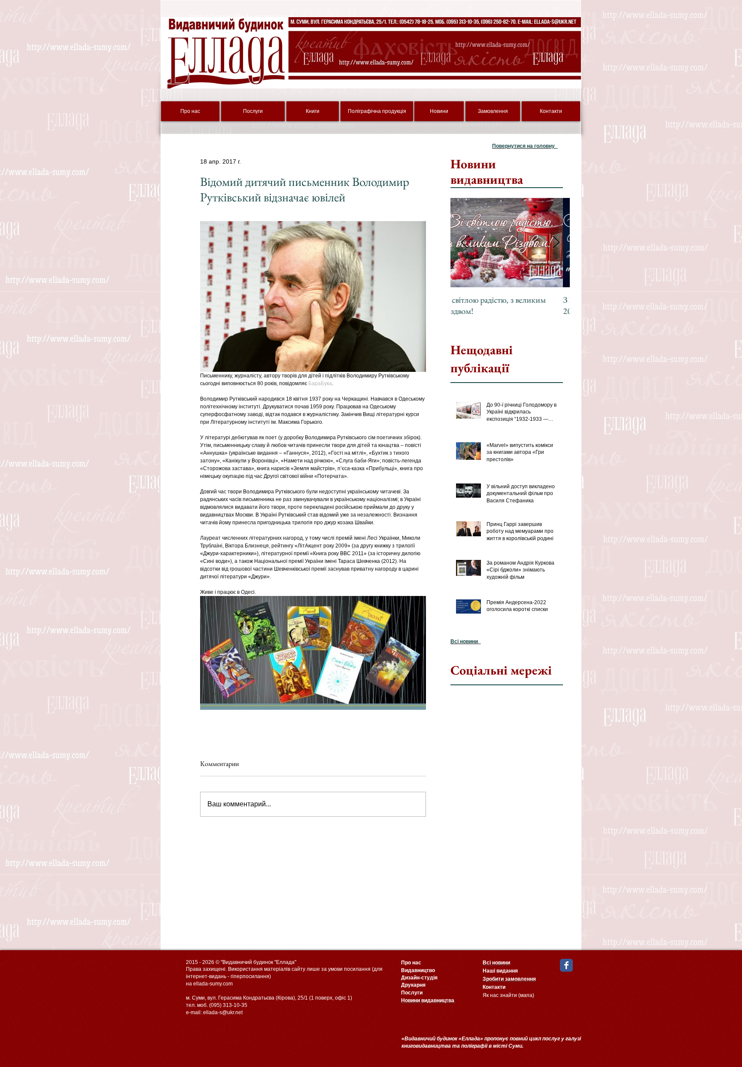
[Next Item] (556, 242)
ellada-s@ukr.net (223, 1012)
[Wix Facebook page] (566, 965)
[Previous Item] (464, 242)
